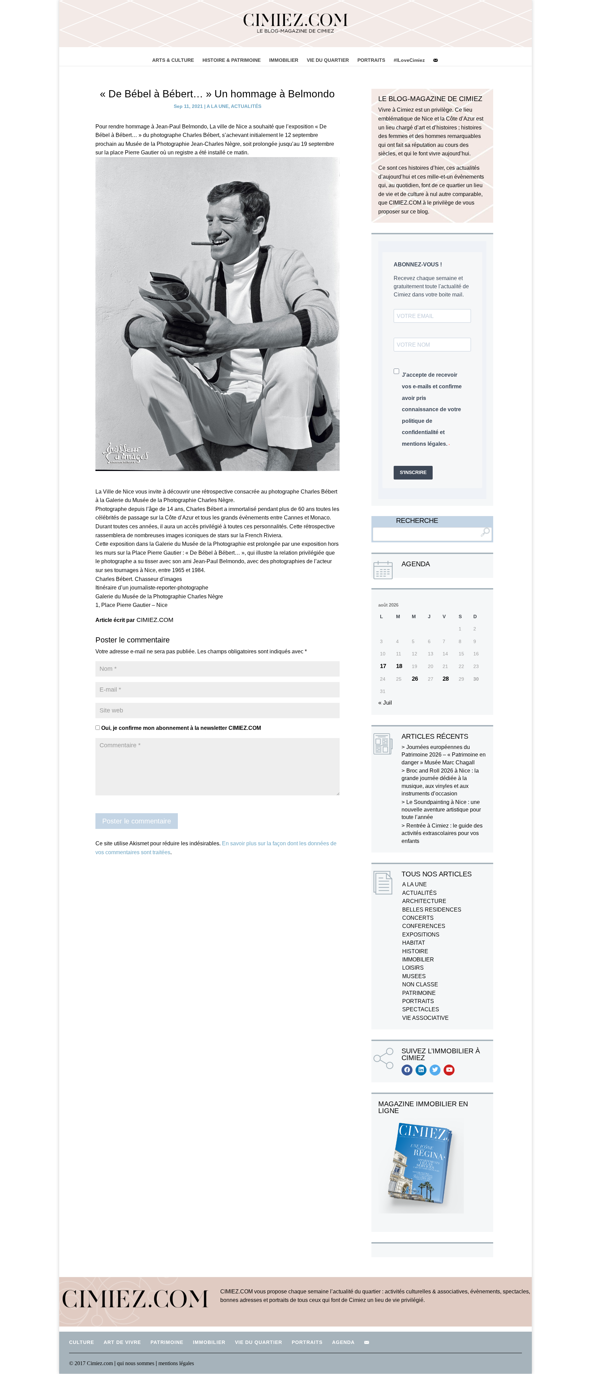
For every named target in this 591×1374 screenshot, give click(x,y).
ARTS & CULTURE (173, 60)
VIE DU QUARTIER (328, 60)
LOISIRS (413, 968)
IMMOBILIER (283, 60)
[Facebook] (407, 1070)
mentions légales (176, 1363)
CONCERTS (418, 918)
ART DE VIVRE (122, 1342)
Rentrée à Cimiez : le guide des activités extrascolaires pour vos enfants (442, 833)
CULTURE (81, 1342)
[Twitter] (435, 1070)
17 (383, 666)
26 (415, 679)
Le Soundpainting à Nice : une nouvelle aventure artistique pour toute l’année (441, 809)
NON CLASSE (420, 984)
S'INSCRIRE (413, 472)
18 (399, 666)
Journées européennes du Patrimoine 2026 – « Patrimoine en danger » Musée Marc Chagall (444, 754)
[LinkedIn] (421, 1070)
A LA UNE (217, 106)
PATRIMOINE (419, 993)
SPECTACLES (420, 1009)
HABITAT (413, 943)
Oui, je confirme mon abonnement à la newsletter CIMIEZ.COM (180, 728)
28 (446, 679)
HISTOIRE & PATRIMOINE (231, 60)
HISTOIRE (415, 951)
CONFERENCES (423, 926)
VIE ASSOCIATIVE (425, 1018)
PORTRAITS (371, 60)
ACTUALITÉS (246, 106)
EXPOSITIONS (420, 935)
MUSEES (414, 976)
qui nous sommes (136, 1363)
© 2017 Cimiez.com (91, 1363)
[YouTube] (449, 1070)
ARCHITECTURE (424, 901)
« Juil (385, 702)
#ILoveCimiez (409, 60)
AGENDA (343, 1342)
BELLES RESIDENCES (431, 910)
